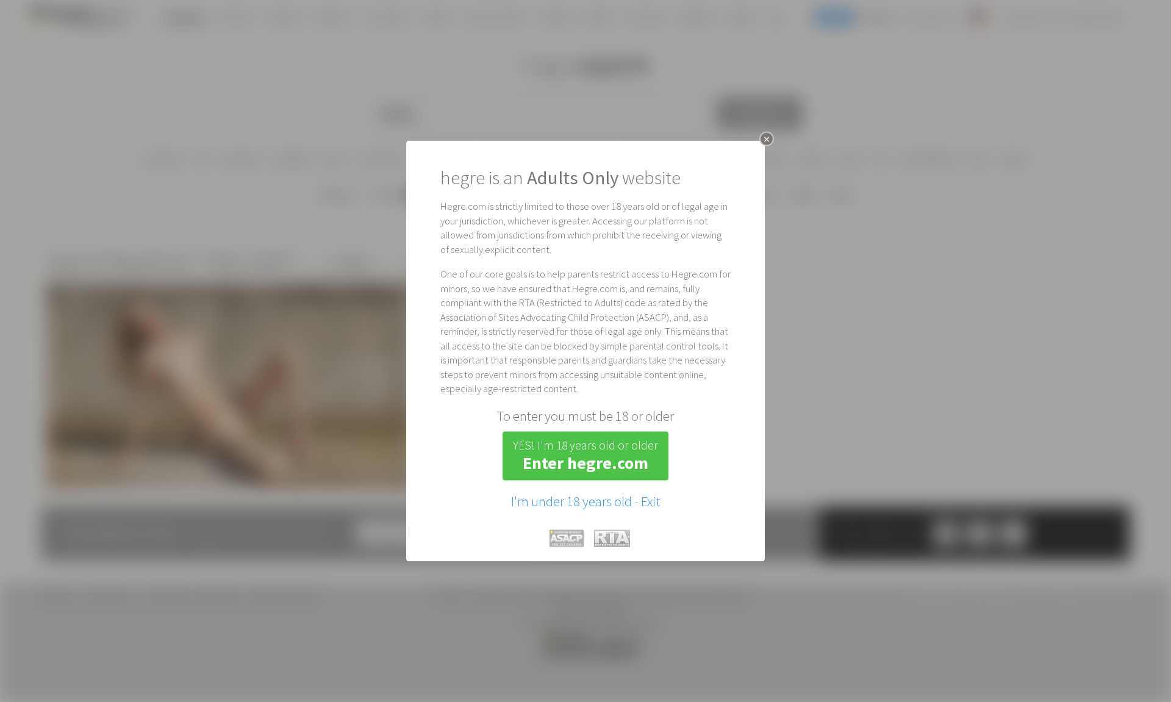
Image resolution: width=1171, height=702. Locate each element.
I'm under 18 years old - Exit (586, 500)
